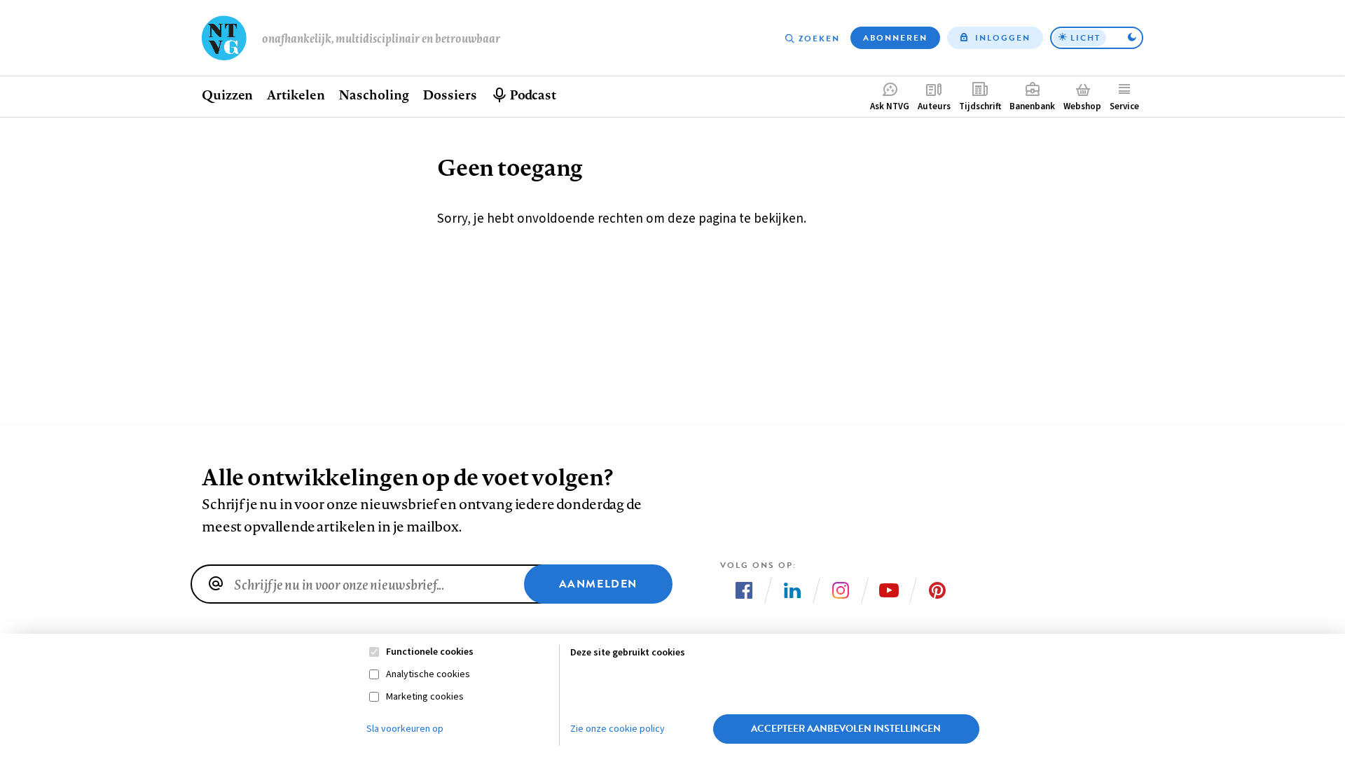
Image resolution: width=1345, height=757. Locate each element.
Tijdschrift (980, 106)
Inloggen (1002, 38)
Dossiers (449, 94)
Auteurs (934, 106)
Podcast (532, 94)
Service (1124, 106)
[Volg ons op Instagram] (840, 590)
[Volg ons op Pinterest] (937, 590)
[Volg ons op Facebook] (744, 590)
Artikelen (295, 94)
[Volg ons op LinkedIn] (792, 590)
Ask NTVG (889, 106)
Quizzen (227, 94)
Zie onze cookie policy (617, 729)
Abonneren (895, 38)
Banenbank (1032, 106)
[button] (1096, 38)
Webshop (1082, 106)
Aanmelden (598, 584)
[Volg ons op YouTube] (889, 590)
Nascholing (373, 94)
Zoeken (819, 38)
